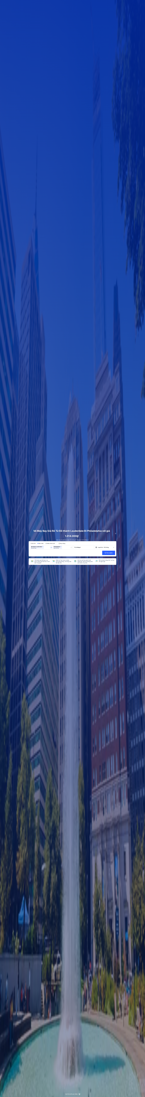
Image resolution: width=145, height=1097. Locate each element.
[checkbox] (62, 543)
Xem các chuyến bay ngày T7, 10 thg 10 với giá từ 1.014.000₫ (71, 540)
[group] (40, 547)
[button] (133, 2)
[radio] (33, 543)
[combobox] (44, 547)
